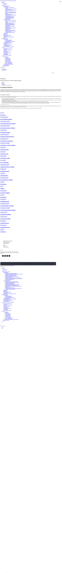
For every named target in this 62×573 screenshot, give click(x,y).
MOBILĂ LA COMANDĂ (7, 35)
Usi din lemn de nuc (4, 223)
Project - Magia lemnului (8, 63)
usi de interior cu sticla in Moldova (7, 145)
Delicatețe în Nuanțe (8, 59)
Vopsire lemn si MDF (6, 51)
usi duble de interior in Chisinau (7, 166)
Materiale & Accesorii (5, 38)
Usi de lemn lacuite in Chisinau (7, 205)
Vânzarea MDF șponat (7, 44)
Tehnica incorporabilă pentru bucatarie (9, 46)
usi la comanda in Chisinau (6, 119)
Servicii (3, 47)
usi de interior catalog (5, 158)
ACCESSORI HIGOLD (7, 42)
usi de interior (3, 184)
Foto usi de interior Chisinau (6, 179)
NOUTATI (5, 3)
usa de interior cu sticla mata (6, 140)
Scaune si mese (6, 33)
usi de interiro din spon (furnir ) (7, 136)
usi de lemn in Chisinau (5, 218)
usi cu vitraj (3, 115)
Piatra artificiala (6, 39)
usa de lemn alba (4, 175)
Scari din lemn (6, 53)
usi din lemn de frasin (5, 227)
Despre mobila (6, 36)
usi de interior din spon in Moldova (8, 123)
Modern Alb (7, 57)
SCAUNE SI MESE (6, 243)
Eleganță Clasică (7, 58)
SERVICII (4, 245)
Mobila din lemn (6, 34)
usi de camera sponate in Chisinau (7, 128)
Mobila (3, 5)
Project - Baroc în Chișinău (9, 62)
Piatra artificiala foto (6, 65)
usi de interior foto (4, 153)
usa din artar (3, 231)
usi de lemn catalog (4, 149)
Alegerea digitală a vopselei (7, 52)
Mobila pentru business (7, 19)
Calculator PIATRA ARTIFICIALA (10, 41)
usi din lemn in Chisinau (5, 214)
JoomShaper (12, 265)
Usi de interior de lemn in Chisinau (7, 210)
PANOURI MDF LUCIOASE (8, 45)
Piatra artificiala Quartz (8, 40)
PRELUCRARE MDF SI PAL (8, 49)
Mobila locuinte (6, 6)
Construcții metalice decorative (8, 48)
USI (3, 244)
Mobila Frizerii (7, 29)
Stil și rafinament (7, 60)
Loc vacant (5, 4)
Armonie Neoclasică (8, 61)
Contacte (3, 66)
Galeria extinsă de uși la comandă (4, 104)
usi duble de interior (4, 201)
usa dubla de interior (4, 171)
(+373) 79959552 (53, 74)
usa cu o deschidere (4, 162)
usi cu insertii (3, 197)
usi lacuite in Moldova (5, 192)
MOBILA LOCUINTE (6, 242)
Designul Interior (6, 54)
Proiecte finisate (6, 56)
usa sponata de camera (5, 132)
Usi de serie (5, 50)
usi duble (2, 188)
